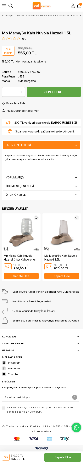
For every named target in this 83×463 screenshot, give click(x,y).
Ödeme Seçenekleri (20, 186)
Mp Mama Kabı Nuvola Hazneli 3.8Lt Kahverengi (20, 257)
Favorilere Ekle (36, 217)
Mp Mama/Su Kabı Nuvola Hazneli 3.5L (60, 257)
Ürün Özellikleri (18, 145)
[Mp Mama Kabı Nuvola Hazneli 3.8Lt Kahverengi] (21, 232)
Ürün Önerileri (17, 194)
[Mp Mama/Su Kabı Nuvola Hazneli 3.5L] (61, 232)
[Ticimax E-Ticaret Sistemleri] (41, 449)
